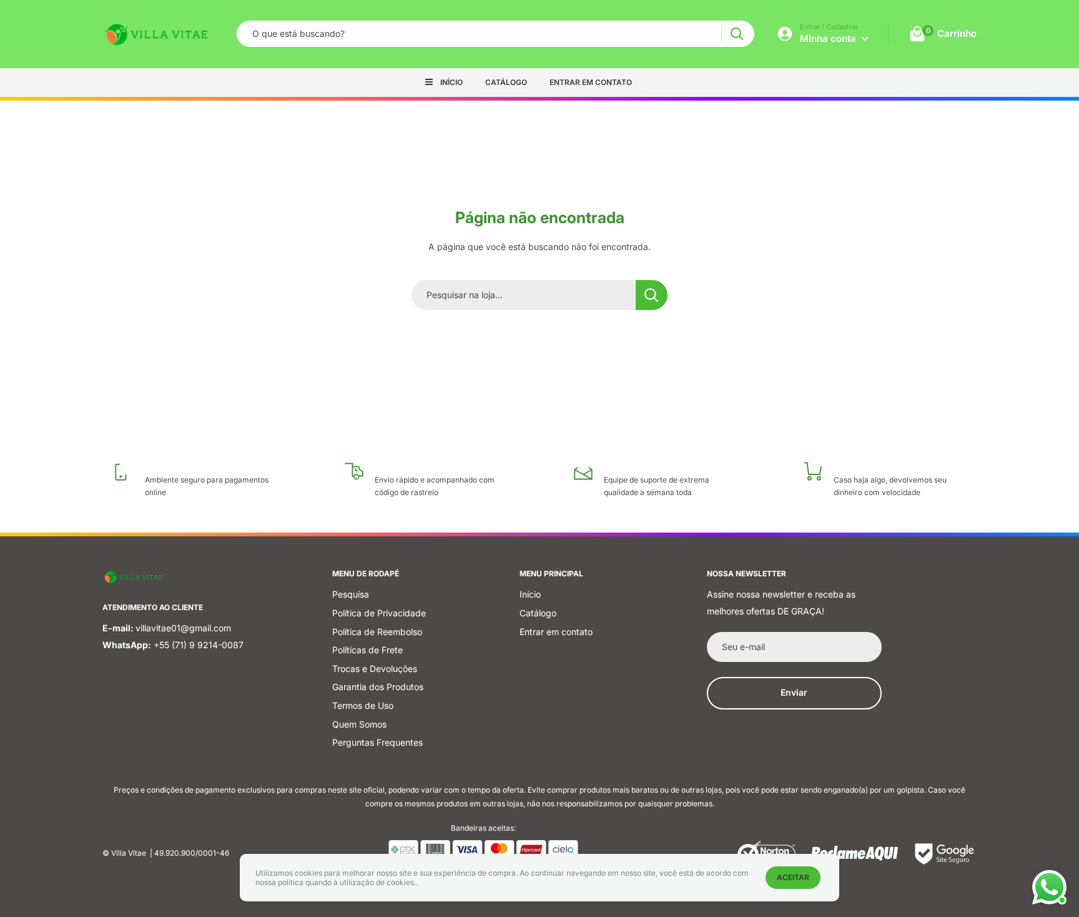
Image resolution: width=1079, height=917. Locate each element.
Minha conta (829, 38)
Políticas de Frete (367, 649)
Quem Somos (359, 724)
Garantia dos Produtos (377, 686)
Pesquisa (350, 594)
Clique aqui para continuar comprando (539, 333)
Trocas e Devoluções (374, 668)
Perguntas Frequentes (377, 742)
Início (451, 82)
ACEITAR (793, 877)
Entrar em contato (590, 82)
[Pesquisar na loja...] (652, 295)
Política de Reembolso (377, 631)
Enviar (794, 692)
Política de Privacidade (379, 613)
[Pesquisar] (736, 34)
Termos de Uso (362, 705)
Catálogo (506, 82)
